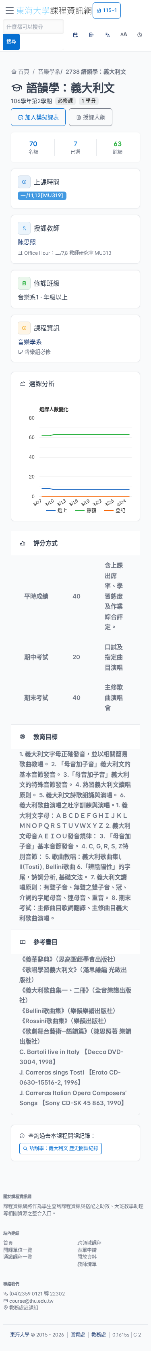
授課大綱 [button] (94, 116)
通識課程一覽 (17, 1257)
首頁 (23, 71)
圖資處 (77, 1335)
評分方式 (45, 543)
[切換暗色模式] (140, 35)
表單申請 (87, 1250)
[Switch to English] (107, 35)
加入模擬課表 (42, 116)
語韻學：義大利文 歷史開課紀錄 (63, 1148)
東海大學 (19, 1335)
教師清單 (87, 1264)
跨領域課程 (89, 1243)
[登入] (91, 35)
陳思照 (27, 242)
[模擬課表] (75, 35)
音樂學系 (49, 71)
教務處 (98, 1335)
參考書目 (45, 942)
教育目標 (45, 736)
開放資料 (87, 1257)
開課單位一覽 (17, 1250)
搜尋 (11, 42)
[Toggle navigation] (9, 10)
